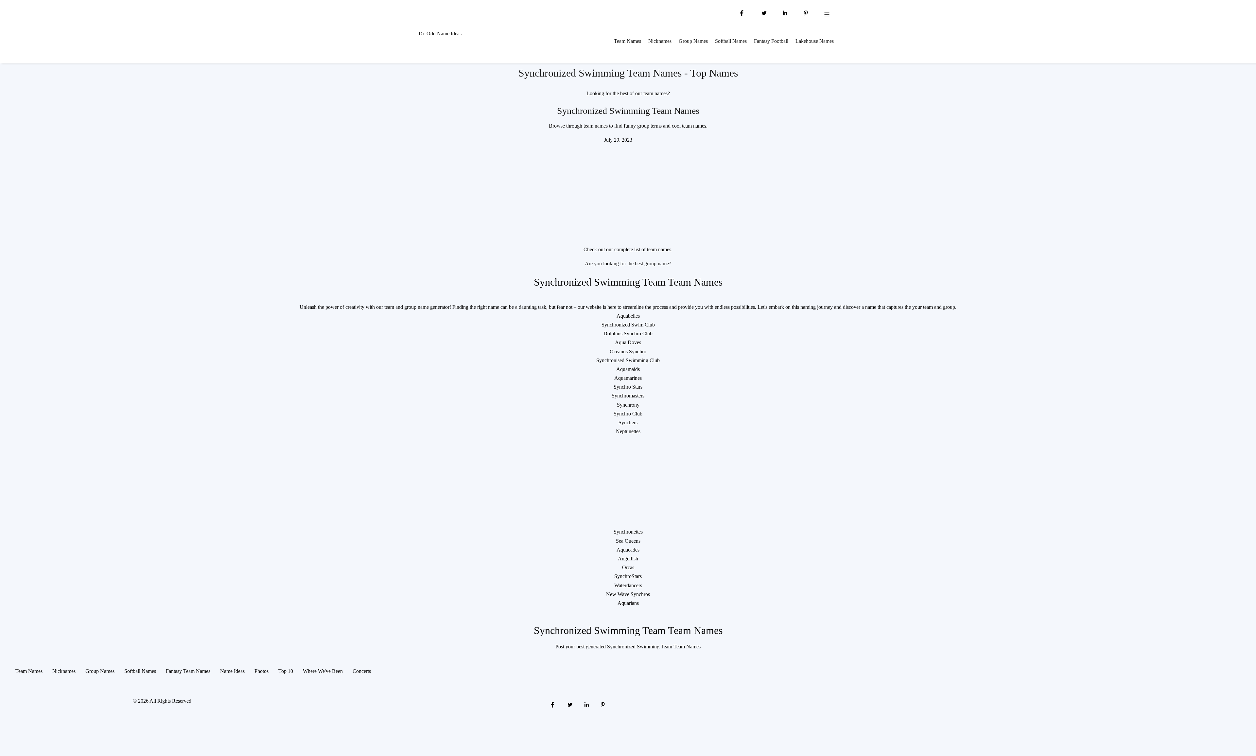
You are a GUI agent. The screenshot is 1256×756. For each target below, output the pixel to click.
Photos (261, 671)
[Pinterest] (805, 12)
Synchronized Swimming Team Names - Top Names (628, 73)
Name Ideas (232, 671)
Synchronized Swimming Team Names (628, 111)
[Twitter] (763, 12)
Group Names (693, 41)
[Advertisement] (628, 190)
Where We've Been (323, 671)
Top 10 (285, 671)
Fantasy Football (771, 41)
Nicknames (660, 41)
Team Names (627, 41)
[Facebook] (741, 12)
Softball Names (731, 41)
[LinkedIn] (785, 12)
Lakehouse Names (814, 41)
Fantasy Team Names (188, 671)
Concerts (362, 671)
